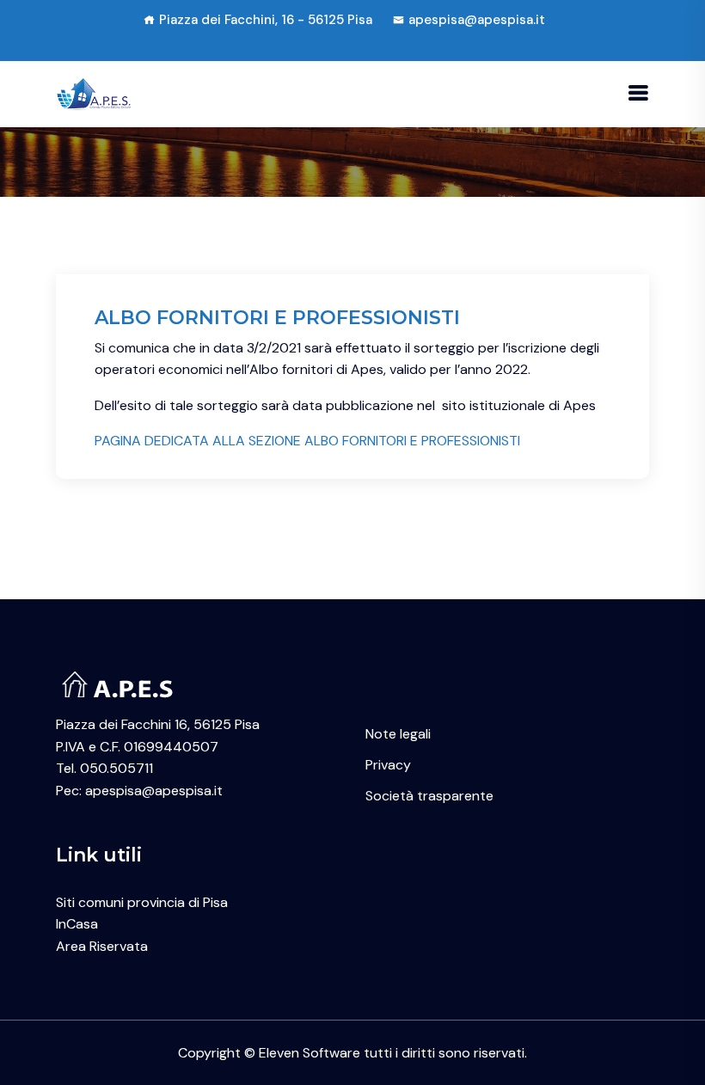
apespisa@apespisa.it (476, 19)
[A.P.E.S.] (96, 93)
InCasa (77, 924)
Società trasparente (429, 796)
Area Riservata (102, 946)
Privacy (388, 765)
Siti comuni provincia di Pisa (142, 902)
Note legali (398, 734)
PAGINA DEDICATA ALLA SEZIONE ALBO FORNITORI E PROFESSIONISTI (307, 441)
